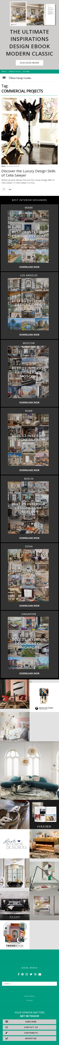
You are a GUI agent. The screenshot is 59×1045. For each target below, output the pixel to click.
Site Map (26, 71)
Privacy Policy (15, 71)
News (3, 166)
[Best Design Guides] (20, 78)
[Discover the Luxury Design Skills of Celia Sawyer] (29, 131)
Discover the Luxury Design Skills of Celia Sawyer (28, 173)
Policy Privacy (29, 996)
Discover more (29, 62)
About (4, 71)
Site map (29, 1000)
